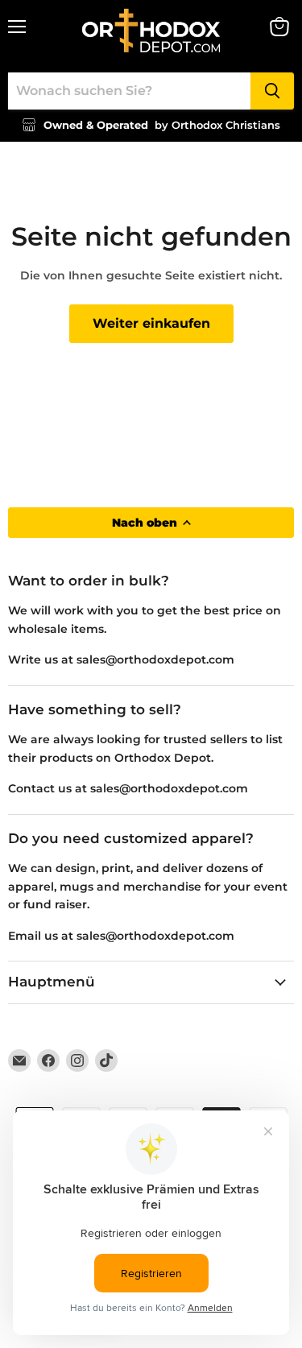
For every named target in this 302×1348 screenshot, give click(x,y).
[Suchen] (272, 91)
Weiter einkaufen (151, 323)
